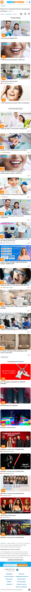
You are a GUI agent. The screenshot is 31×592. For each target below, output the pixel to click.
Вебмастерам (21, 579)
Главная (3, 5)
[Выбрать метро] (21, 14)
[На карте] (29, 14)
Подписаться (22, 565)
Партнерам (9, 579)
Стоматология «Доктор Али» (9, 81)
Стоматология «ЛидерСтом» (9, 38)
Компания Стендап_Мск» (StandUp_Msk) (12, 449)
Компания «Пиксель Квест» (8, 427)
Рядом (15, 14)
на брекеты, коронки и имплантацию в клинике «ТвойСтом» (11, 172)
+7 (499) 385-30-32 (9, 569)
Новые (2, 14)
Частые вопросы (9, 576)
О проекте (9, 584)
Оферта (9, 581)
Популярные (8, 14)
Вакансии (21, 574)
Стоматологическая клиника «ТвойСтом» (13, 59)
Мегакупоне (20, 361)
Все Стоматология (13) (15, 108)
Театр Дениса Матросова (7, 515)
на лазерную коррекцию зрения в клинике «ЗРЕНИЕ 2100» (13, 262)
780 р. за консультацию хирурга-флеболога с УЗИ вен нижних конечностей (14, 239)
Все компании (21, 581)
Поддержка (9, 574)
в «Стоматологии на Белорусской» (15, 285)
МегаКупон (15, 2)
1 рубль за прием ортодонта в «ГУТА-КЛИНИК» (14, 329)
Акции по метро (21, 584)
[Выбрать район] (25, 14)
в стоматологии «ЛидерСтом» (13, 128)
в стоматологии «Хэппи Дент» (13, 150)
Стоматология (15, 18)
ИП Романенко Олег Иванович (9, 405)
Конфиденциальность (21, 576)
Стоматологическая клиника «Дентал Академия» (15, 103)
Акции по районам (21, 587)
